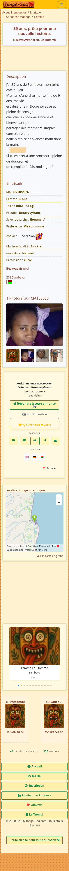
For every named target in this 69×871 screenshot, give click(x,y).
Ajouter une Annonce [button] (36, 795)
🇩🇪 (34, 457)
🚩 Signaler (50, 468)
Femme (39, 16)
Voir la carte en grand (50, 556)
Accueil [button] (36, 766)
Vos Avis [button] (36, 804)
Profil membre (36, 414)
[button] (18, 685)
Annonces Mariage (18, 16)
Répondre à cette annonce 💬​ (36, 405)
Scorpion (29, 236)
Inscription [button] (36, 785)
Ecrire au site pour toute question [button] (33, 840)
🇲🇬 (42, 457)
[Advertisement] (36, 60)
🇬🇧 (27, 457)
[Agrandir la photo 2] (34, 324)
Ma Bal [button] (36, 776)
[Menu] (61, 4)
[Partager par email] (55, 441)
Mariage (35, 12)
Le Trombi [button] (35, 814)
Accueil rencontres (14, 12)
